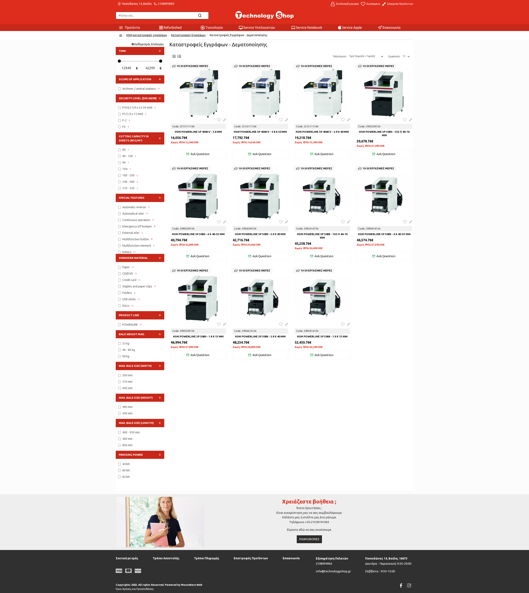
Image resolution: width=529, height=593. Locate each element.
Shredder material (133, 257)
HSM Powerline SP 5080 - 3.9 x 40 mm (260, 234)
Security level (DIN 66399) (138, 98)
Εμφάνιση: (394, 56)
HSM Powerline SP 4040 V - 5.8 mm (198, 131)
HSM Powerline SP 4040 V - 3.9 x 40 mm (322, 131)
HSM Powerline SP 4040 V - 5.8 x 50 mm (260, 131)
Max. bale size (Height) (136, 397)
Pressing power (131, 454)
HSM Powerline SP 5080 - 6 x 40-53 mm (198, 234)
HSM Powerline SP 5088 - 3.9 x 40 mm (260, 336)
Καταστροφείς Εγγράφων (188, 35)
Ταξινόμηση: (339, 56)
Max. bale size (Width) (135, 365)
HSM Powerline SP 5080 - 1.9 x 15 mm (198, 336)
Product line (129, 315)
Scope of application (135, 79)
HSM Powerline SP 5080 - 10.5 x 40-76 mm (384, 133)
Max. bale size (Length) (136, 422)
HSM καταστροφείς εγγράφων (146, 35)
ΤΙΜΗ (122, 50)
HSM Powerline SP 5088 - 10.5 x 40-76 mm (322, 236)
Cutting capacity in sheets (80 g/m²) (134, 138)
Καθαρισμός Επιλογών (149, 44)
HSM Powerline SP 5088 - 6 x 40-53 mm (384, 234)
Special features (131, 197)
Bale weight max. (132, 334)
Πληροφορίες (309, 539)
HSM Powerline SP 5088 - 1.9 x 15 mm (322, 336)
